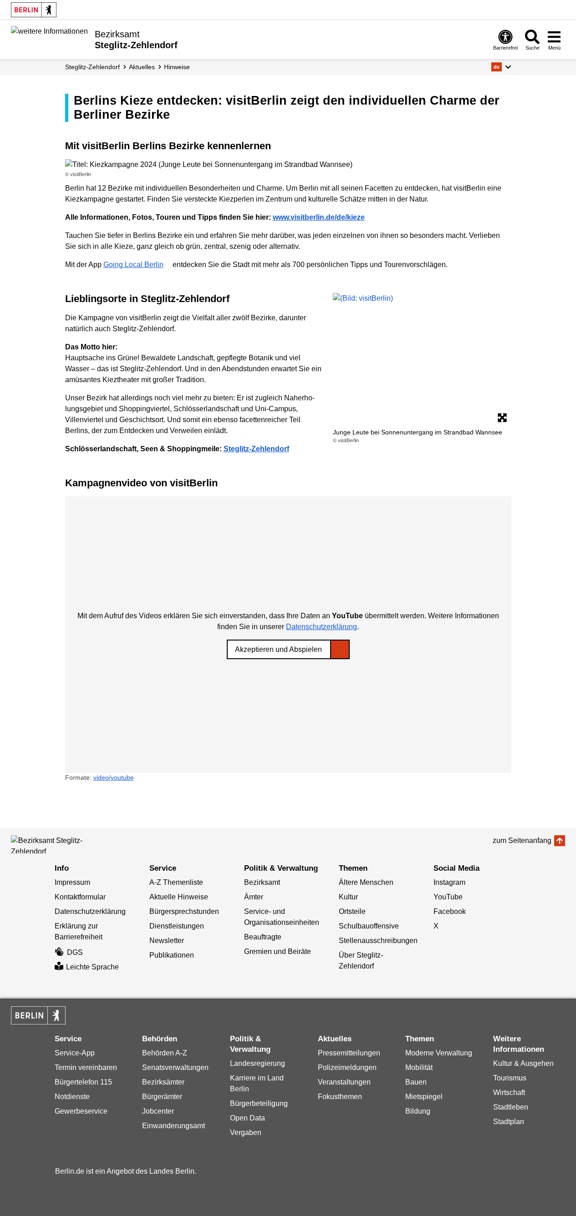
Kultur (348, 897)
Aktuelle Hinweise (178, 897)
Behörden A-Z (164, 1053)
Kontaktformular (80, 897)
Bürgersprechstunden (184, 911)
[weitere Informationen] (49, 38)
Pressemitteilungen (349, 1053)
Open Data (247, 1118)
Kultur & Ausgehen (523, 1063)
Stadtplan (508, 1121)
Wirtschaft (509, 1092)
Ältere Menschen (366, 882)
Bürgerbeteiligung (259, 1103)
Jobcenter (158, 1111)
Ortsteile (352, 911)
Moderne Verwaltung (438, 1053)
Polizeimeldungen (347, 1067)
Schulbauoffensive (369, 926)
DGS (75, 952)
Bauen (416, 1082)
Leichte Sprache (92, 967)
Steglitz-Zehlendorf (92, 67)
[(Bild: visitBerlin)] (422, 360)
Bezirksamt (262, 882)
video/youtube (113, 777)
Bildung (417, 1111)
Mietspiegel (424, 1096)
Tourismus (509, 1078)
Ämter (253, 897)
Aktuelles (142, 67)
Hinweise (177, 67)
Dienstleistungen (176, 926)
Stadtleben (510, 1107)
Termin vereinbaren (86, 1067)
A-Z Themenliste (176, 882)
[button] (501, 66)
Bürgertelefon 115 (83, 1082)
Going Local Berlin (133, 264)
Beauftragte (262, 937)
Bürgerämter (162, 1096)
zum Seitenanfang (522, 840)
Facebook (449, 911)
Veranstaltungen (344, 1082)
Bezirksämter (163, 1082)
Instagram (449, 882)
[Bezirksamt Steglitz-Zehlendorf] (52, 844)
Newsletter (166, 940)
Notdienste (72, 1096)
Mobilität (419, 1067)
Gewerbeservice (81, 1111)
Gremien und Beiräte (277, 951)
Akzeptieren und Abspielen (278, 649)
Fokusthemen (340, 1096)
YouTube (448, 897)
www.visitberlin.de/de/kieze (319, 217)
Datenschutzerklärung (321, 627)
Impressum (72, 882)
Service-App (75, 1053)
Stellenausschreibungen (378, 940)
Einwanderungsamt (173, 1126)
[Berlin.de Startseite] (33, 9)
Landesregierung (257, 1063)
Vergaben (245, 1132)
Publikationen (171, 955)
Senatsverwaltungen (175, 1067)
